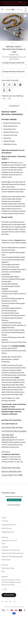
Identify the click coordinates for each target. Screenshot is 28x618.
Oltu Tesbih (19, 427)
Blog (3, 571)
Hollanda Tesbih (6, 468)
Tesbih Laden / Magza (8, 568)
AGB (3, 544)
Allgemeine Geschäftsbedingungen (12, 557)
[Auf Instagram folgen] (6, 601)
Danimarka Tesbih (7, 471)
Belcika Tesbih (17, 471)
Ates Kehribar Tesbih (8, 437)
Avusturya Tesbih (7, 475)
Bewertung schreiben (14, 500)
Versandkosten (13, 57)
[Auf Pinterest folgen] (10, 601)
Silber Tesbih (10, 435)
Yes (4, 99)
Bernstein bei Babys (19, 346)
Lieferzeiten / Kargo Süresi (9, 541)
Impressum (5, 547)
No (9, 99)
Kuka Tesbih (13, 431)
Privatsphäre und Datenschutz (11, 550)
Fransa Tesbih (16, 468)
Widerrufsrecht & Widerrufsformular (12, 553)
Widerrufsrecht (6, 560)
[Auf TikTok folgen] (14, 601)
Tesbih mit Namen (7, 440)
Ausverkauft (14, 106)
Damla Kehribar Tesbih (8, 427)
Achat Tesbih (5, 431)
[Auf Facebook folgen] (2, 601)
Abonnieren (9, 595)
